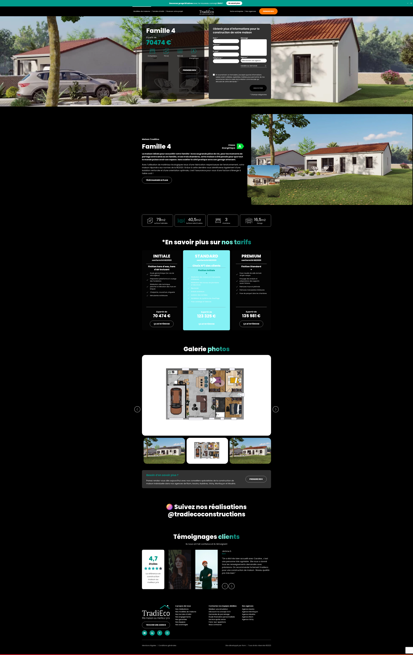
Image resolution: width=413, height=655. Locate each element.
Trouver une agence (156, 625)
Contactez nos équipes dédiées (223, 606)
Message (244, 38)
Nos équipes (180, 622)
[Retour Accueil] (206, 11)
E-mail (216, 51)
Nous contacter (215, 624)
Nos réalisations (182, 609)
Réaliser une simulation (218, 609)
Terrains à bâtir (158, 11)
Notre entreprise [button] (236, 11)
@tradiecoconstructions (206, 514)
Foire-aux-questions (217, 622)
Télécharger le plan (157, 180)
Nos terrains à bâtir (183, 614)
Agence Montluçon (250, 611)
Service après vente (217, 619)
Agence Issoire (248, 609)
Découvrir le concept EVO (220, 611)
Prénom (216, 45)
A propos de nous (183, 606)
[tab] (207, 450)
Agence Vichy (248, 619)
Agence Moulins (248, 614)
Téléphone (217, 58)
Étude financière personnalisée (222, 617)
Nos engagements (183, 617)
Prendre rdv (256, 479)
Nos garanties (181, 619)
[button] (411, 3)
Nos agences (247, 606)
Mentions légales (149, 645)
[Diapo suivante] (408, 3)
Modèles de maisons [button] (141, 11)
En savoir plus (231, 4)
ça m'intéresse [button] (162, 323)
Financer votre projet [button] (174, 11)
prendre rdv (189, 70)
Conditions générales (167, 645)
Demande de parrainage (219, 614)
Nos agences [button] (250, 11)
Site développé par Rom (235, 645)
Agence (244, 57)
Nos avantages (181, 624)
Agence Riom (247, 617)
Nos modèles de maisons (185, 611)
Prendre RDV (268, 11)
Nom (215, 38)
